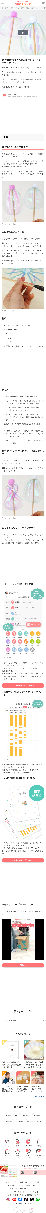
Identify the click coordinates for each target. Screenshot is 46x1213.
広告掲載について (32, 1195)
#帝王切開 (8, 1121)
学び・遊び (20, 8)
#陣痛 (8, 1115)
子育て (11, 8)
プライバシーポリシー (27, 1185)
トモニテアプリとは (30, 1192)
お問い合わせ (24, 1182)
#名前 (39, 1121)
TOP (5, 1182)
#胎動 (17, 1115)
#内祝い (37, 1115)
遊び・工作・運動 (32, 8)
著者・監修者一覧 (14, 1195)
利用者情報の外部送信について (22, 1189)
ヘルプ (13, 1182)
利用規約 (11, 1185)
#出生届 (20, 1121)
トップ (4, 8)
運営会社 (36, 1182)
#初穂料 (30, 1121)
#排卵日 (26, 1115)
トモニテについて (12, 1192)
